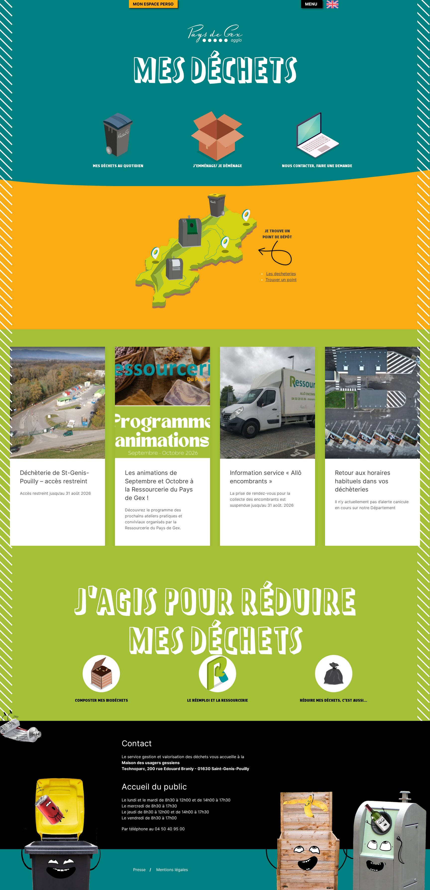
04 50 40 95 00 (170, 828)
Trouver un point (281, 279)
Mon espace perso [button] (153, 3)
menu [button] (311, 3)
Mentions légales (172, 869)
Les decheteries (281, 273)
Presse (139, 869)
